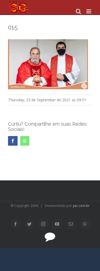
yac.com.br (81, 205)
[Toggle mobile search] (78, 11)
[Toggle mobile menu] (89, 11)
